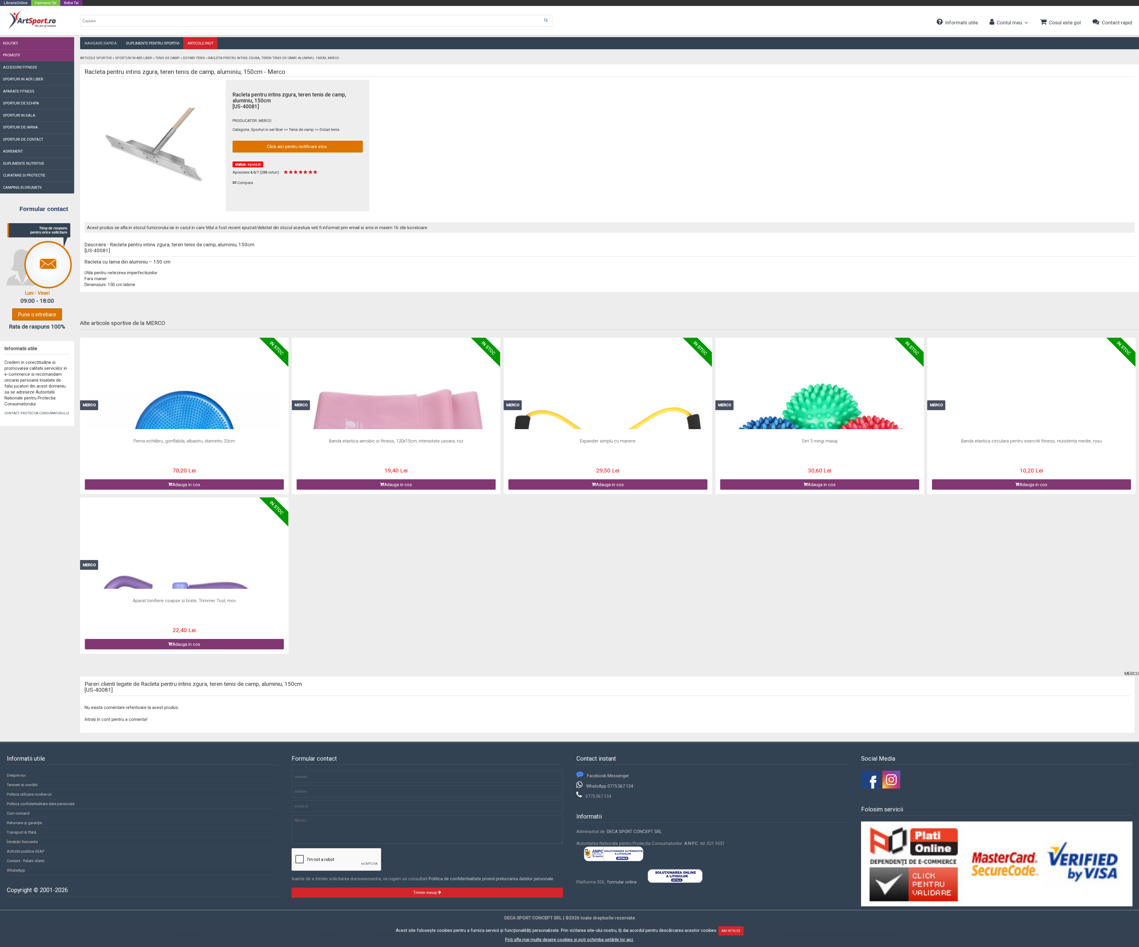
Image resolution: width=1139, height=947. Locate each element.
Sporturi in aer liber (133, 58)
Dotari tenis (194, 58)
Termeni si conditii (22, 785)
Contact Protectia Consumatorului (36, 413)
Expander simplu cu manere (608, 441)
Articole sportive (96, 58)
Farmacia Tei (45, 3)
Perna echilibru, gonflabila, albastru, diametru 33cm (184, 441)
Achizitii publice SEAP (25, 851)
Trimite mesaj (425, 892)
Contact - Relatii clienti (25, 861)
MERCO (265, 120)
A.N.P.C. (691, 843)
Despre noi (16, 775)
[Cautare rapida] (545, 20)
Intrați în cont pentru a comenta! (116, 719)
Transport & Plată (21, 832)
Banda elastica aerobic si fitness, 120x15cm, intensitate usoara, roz (396, 441)
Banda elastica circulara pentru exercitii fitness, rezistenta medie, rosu (1031, 441)
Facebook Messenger (608, 775)
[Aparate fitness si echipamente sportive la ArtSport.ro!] (32, 27)
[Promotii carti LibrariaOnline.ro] (891, 787)
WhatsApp (16, 870)
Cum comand (18, 813)
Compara (244, 182)
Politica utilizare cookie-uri (29, 794)
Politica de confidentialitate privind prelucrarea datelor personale (491, 878)
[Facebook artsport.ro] (870, 787)
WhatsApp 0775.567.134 (609, 786)
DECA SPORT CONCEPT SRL (634, 831)
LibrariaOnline (15, 3)
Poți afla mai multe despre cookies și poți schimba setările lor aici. (569, 939)
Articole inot (200, 43)
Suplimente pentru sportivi (152, 43)
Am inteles (731, 931)
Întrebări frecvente (22, 842)
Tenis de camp (167, 58)
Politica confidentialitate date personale (40, 804)
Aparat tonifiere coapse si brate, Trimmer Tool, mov (184, 600)
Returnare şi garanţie (24, 823)
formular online (622, 882)
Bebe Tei (71, 3)
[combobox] (316, 21)
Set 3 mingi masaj (819, 441)
